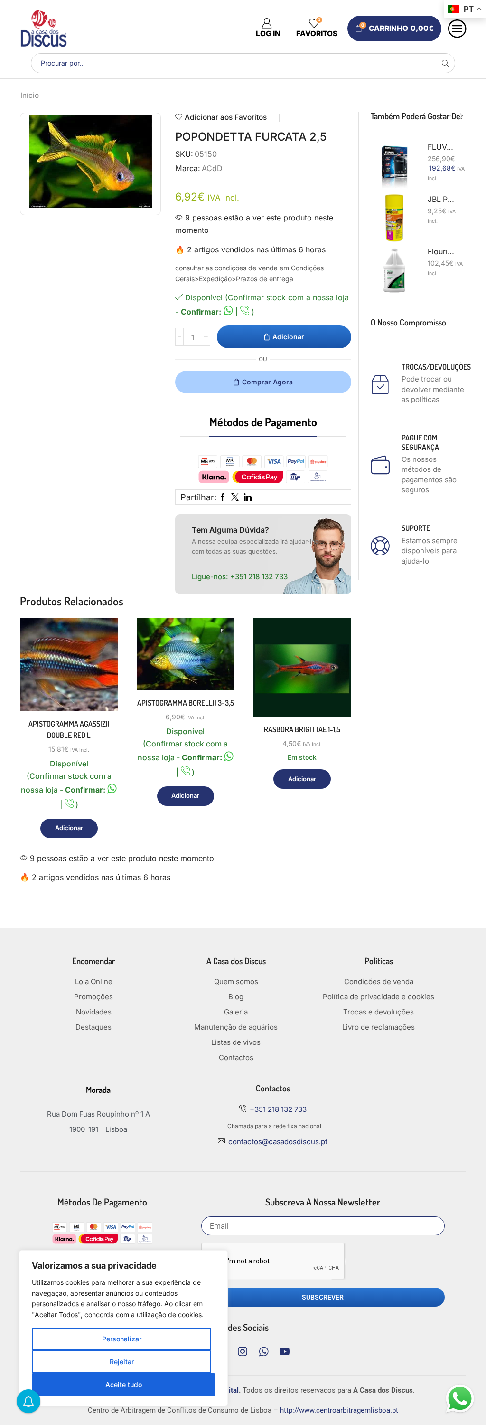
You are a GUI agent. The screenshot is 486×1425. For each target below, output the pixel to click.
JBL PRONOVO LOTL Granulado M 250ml (441, 199)
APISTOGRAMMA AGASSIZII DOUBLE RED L (69, 729)
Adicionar (288, 337)
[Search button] (445, 63)
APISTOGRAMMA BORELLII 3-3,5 (185, 703)
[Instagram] (242, 1351)
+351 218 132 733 (259, 576)
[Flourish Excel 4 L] (394, 270)
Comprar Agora (267, 382)
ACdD (212, 168)
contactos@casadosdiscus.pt (277, 1141)
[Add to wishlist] (100, 691)
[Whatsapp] (264, 1351)
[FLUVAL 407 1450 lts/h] (394, 166)
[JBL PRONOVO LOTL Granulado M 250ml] (394, 218)
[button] (452, 116)
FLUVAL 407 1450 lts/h (441, 147)
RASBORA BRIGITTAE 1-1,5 (302, 729)
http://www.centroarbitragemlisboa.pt (339, 1410)
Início (29, 95)
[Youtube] (285, 1351)
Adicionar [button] (100, 669)
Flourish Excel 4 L (441, 251)
